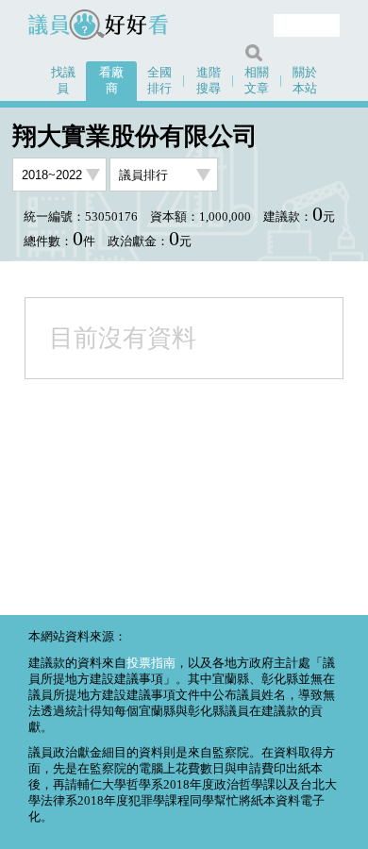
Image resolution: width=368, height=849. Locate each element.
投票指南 (151, 663)
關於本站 (305, 80)
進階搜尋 (208, 80)
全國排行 (159, 80)
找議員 (63, 80)
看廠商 (111, 80)
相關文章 (256, 80)
